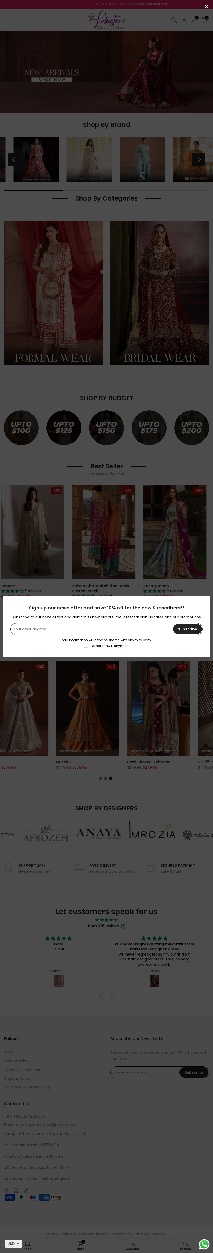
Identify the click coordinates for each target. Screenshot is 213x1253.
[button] (13, 1244)
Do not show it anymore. (110, 646)
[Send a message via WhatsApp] (204, 1244)
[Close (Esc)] (206, 6)
